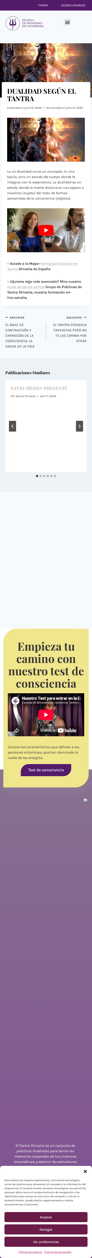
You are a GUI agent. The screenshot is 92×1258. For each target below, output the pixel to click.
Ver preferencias (46, 1242)
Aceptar (46, 1217)
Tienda (43, 5)
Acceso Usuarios (73, 5)
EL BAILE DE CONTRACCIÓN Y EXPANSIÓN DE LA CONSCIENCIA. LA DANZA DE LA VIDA (19, 332)
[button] (85, 1171)
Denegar (46, 1230)
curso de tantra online (25, 287)
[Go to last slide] (12, 426)
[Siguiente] (79, 426)
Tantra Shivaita (26, 396)
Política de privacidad (57, 1252)
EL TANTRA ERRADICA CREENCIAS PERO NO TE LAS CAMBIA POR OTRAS (70, 329)
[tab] (37, 476)
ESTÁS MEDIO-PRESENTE (39, 388)
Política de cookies (30, 1252)
